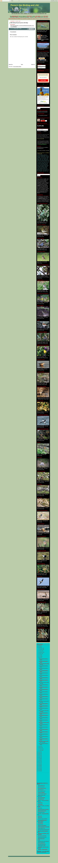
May (40, 657)
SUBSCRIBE (43, 80)
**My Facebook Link (41, 785)
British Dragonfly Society (42, 810)
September (41, 652)
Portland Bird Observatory (42, 837)
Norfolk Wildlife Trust (41, 828)
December (41, 648)
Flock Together (40, 822)
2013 (39, 766)
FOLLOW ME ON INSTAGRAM (42, 111)
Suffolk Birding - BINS (41, 845)
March (40, 747)
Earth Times (40, 817)
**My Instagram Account (42, 788)
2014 (39, 765)
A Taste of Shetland (41, 792)
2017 (39, 761)
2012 (39, 768)
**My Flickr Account (41, 786)
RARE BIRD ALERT (41, 838)
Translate (45, 131)
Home (22, 64)
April (40, 746)
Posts (39, 65)
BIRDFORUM (40, 802)
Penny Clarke (44, 35)
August (40, 653)
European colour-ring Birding (42, 818)
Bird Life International (41, 797)
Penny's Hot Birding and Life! (25, 5)
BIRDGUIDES (40, 804)
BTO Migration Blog (41, 812)
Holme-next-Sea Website (42, 825)
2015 (39, 764)
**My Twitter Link (41, 789)
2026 (39, 645)
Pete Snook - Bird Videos (42, 835)
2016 (39, 762)
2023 (39, 753)
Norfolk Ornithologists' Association (43, 826)
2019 (39, 758)
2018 (39, 760)
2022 (39, 754)
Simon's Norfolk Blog (41, 842)
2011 (39, 769)
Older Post (33, 64)
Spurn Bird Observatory (42, 844)
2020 (39, 757)
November (41, 649)
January (40, 750)
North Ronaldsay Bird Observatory (43, 829)
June (40, 656)
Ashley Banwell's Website (42, 793)
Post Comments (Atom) (17, 66)
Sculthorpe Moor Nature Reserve (43, 841)
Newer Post (11, 64)
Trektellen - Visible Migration (42, 849)
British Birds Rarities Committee (43, 809)
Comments (40, 67)
